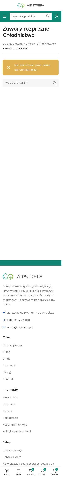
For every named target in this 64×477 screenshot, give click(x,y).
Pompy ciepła (12, 457)
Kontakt (8, 379)
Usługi (7, 372)
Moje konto (10, 397)
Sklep (29, 43)
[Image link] (23, 276)
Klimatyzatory (12, 450)
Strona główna (13, 43)
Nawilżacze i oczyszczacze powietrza (28, 463)
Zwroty (7, 411)
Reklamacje (10, 417)
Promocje (9, 365)
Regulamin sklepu (15, 424)
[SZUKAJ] (48, 16)
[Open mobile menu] (4, 16)
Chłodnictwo (45, 43)
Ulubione (9, 404)
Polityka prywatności (17, 431)
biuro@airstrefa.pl (19, 327)
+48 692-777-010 (18, 320)
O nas (6, 358)
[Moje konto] (56, 16)
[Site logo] (30, 5)
